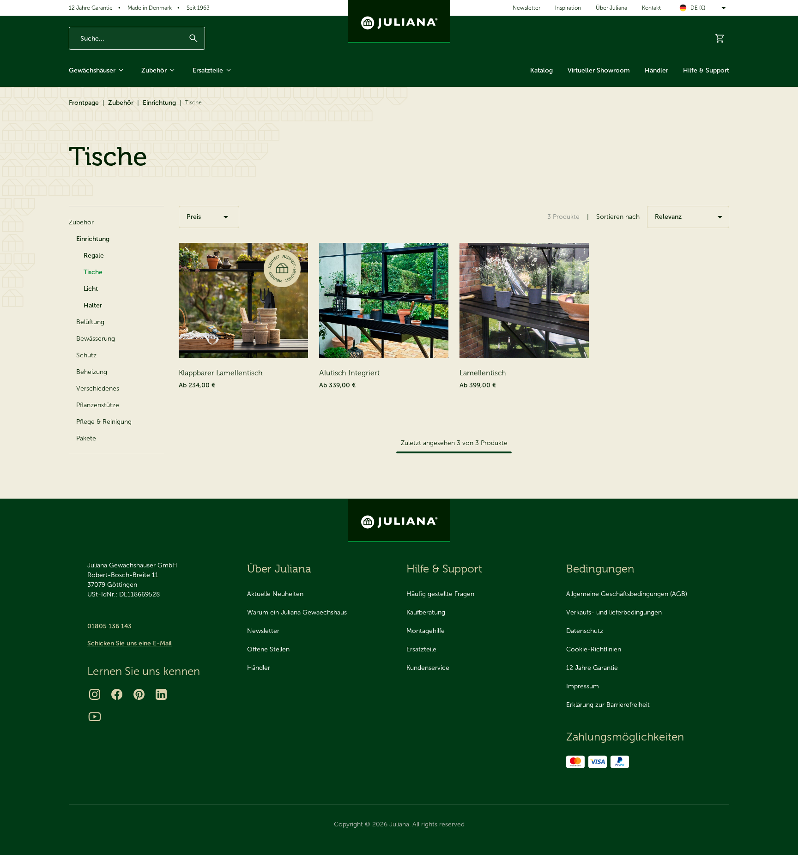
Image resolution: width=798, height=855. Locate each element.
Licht (91, 289)
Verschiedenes (97, 388)
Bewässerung (95, 339)
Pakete (86, 438)
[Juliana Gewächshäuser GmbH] (399, 21)
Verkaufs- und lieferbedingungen (614, 612)
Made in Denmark (149, 8)
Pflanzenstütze (97, 405)
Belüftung (90, 322)
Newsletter (526, 8)
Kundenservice (427, 668)
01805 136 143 (109, 626)
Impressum (582, 686)
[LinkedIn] (161, 694)
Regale (94, 255)
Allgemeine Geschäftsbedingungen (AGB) (626, 594)
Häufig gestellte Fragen (440, 594)
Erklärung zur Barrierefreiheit (608, 705)
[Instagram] (94, 694)
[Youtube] (94, 716)
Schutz (86, 355)
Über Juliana (611, 8)
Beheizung (91, 372)
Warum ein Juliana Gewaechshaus (297, 612)
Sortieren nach (618, 217)
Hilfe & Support (706, 70)
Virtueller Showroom (599, 70)
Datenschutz (584, 631)
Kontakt (651, 8)
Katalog (541, 70)
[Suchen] (193, 38)
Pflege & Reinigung (104, 422)
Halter (93, 305)
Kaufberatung (425, 612)
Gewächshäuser (92, 70)
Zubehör (154, 70)
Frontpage (84, 103)
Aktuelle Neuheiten (275, 594)
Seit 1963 (198, 8)
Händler (656, 70)
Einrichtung (159, 103)
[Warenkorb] (720, 38)
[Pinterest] (139, 694)
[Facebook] (116, 694)
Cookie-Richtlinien (593, 649)
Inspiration (568, 8)
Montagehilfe (425, 631)
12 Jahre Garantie (91, 8)
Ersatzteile (208, 70)
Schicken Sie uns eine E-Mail (129, 643)
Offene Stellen (268, 649)
